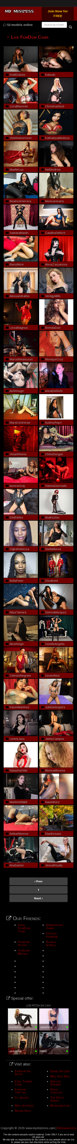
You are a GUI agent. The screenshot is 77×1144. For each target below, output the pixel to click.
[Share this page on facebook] (73, 468)
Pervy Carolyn (56, 1091)
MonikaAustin (60, 1105)
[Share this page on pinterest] (73, 483)
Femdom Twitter (20, 1091)
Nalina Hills (23, 1110)
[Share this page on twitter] (73, 461)
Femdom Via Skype (23, 1073)
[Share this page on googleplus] (73, 490)
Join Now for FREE (58, 13)
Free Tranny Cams (24, 1083)
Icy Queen (21, 1097)
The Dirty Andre (57, 1099)
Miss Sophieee (24, 1105)
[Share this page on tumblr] (73, 475)
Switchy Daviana (55, 1083)
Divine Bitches (60, 1071)
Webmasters (66, 1128)
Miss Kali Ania (60, 1076)
